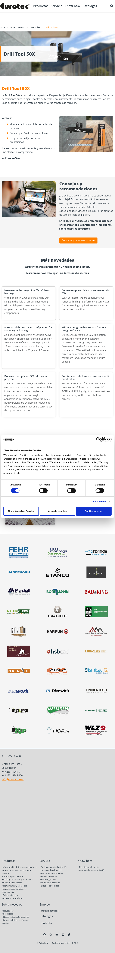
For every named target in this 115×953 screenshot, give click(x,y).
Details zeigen (98, 501)
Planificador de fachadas (52, 873)
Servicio (45, 861)
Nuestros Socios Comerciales (16, 917)
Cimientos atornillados (13, 898)
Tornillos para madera (13, 876)
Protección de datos (61, 943)
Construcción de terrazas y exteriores (19, 867)
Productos (8, 861)
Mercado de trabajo (50, 910)
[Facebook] (44, 934)
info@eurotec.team (13, 779)
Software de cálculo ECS (51, 870)
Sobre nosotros (16, 27)
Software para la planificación (54, 867)
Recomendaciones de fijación (92, 870)
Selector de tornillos (50, 885)
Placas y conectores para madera (17, 879)
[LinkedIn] (63, 934)
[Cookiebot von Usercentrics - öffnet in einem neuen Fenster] (98, 439)
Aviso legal (43, 943)
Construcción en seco (12, 882)
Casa (2, 27)
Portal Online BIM (49, 876)
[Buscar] (111, 6)
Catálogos (46, 916)
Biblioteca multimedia (89, 867)
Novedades (34, 27)
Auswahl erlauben (57, 511)
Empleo (45, 904)
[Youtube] (57, 934)
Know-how (85, 861)
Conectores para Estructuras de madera (16, 872)
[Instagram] (51, 934)
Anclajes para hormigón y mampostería (14, 890)
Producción (8, 913)
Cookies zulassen (94, 511)
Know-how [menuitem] (72, 6)
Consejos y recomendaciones (78, 240)
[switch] (43, 490)
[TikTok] (69, 934)
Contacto (46, 923)
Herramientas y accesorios (15, 885)
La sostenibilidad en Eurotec (15, 920)
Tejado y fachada (10, 895)
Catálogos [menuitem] (90, 6)
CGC (75, 943)
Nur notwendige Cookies (21, 511)
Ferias (6, 923)
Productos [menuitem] (40, 6)
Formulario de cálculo (50, 882)
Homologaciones (48, 879)
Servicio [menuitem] (56, 6)
